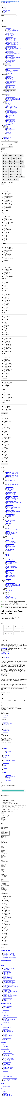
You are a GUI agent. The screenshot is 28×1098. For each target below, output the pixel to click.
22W (6, 171)
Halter (6, 359)
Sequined (7, 328)
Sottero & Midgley (10, 514)
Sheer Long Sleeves (9, 397)
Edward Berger (9, 521)
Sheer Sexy (7, 232)
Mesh (6, 323)
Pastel (6, 288)
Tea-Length (7, 350)
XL (10, 179)
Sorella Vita (9, 534)
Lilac (6, 435)
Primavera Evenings (10, 575)
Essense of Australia (10, 497)
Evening (7, 199)
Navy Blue (7, 433)
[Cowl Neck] (4, 869)
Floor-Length (8, 344)
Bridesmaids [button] (6, 525)
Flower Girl (7, 200)
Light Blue (7, 428)
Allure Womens (9, 490)
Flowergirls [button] (6, 551)
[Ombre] (2, 847)
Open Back (7, 255)
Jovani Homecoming (11, 566)
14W (22, 166)
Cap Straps (7, 406)
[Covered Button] (4, 837)
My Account (6, 8)
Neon (6, 285)
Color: (2, 637)
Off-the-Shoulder (9, 364)
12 (5, 161)
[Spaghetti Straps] (4, 890)
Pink (6, 440)
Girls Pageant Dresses (10, 202)
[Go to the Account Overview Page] (1, 5)
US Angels (8, 555)
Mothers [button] (5, 536)
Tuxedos (5, 768)
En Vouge (8, 523)
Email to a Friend (4, 654)
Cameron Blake (9, 538)
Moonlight (8, 503)
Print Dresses (8, 229)
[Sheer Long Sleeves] (5, 885)
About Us (5, 722)
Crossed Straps (8, 269)
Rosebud (8, 554)
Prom (4, 765)
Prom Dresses (8, 206)
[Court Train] (4, 866)
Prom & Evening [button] (7, 557)
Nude (6, 453)
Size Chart (3, 652)
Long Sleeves (8, 396)
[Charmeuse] (3, 856)
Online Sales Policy (5, 653)
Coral (6, 450)
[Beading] (4, 851)
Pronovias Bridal (10, 508)
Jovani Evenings (10, 544)
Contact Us (6, 715)
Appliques (7, 294)
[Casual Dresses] (6, 821)
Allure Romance (10, 488)
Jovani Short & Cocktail (11, 567)
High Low (7, 253)
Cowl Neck (7, 357)
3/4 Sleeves (7, 394)
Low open (7, 272)
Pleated (6, 257)
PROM (8, 596)
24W (12, 171)
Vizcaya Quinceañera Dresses (13, 585)
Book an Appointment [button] (8, 477)
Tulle (6, 332)
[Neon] (2, 846)
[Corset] (5, 834)
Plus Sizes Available (9, 258)
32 (16, 166)
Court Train (7, 342)
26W (19, 171)
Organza (7, 325)
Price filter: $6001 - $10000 (12, 476)
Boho (6, 218)
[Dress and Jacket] (4, 827)
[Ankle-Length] (4, 863)
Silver (6, 460)
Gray (6, 458)
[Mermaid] (4, 878)
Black (6, 457)
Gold (6, 454)
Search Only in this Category (8, 144)
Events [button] (5, 772)
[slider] (25, 791)
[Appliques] (4, 850)
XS (12, 177)
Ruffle (6, 307)
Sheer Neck (7, 372)
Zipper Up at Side (9, 276)
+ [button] (4, 479)
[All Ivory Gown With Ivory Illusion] (5, 640)
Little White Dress (9, 223)
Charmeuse (7, 316)
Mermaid (7, 385)
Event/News (6, 724)
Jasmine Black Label (11, 542)
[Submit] (16, 15)
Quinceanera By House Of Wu (13, 584)
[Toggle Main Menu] (1, 24)
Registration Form (5, 648)
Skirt (6, 235)
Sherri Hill (8, 579)
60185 (7, 594)
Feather (6, 301)
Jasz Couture (9, 563)
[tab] (15, 473)
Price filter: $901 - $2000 (12, 472)
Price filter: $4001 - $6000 (12, 475)
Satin (6, 326)
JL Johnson (8, 524)
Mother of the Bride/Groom (11, 204)
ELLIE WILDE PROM (11, 562)
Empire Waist (8, 384)
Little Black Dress (9, 222)
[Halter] (4, 870)
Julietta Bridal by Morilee (12, 498)
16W (6, 169)
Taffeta (6, 330)
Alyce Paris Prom (10, 559)
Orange (6, 448)
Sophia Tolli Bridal (10, 512)
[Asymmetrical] (4, 864)
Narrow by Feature (7, 186)
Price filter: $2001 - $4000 (12, 473)
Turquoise (7, 427)
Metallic (7, 284)
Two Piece (7, 241)
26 (22, 163)
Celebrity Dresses (9, 248)
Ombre (6, 287)
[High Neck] (4, 871)
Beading (7, 296)
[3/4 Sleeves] (5, 883)
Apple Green (8, 421)
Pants (6, 228)
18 (22, 161)
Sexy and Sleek (8, 231)
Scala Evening (9, 577)
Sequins (6, 310)
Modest (6, 226)
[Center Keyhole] (5, 833)
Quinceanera (8, 207)
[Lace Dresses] (4, 828)
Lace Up (7, 270)
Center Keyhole (8, 250)
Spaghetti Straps (8, 409)
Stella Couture (9, 597)
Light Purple (8, 437)
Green (6, 423)
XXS (6, 177)
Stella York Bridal (10, 515)
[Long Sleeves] (5, 884)
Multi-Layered (8, 254)
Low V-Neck (8, 363)
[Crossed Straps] (4, 838)
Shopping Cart (6, 10)
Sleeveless (7, 400)
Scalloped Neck (8, 369)
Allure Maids (9, 528)
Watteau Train (8, 351)
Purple (6, 434)
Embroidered (8, 300)
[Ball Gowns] (4, 824)
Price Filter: (5, 146)
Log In (5, 12)
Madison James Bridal (11, 499)
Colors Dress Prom (10, 561)
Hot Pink (7, 441)
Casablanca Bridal (10, 493)
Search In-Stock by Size (8, 152)
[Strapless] (4, 892)
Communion (8, 197)
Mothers (5, 757)
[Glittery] (2, 844)
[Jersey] (3, 860)
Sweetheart (7, 374)
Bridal (6, 192)
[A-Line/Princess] (4, 875)
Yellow (6, 418)
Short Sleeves (8, 398)
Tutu (6, 239)
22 (11, 163)
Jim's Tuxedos (9, 590)
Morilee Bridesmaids (11, 533)
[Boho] (4, 826)
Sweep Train (8, 348)
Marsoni (8, 545)
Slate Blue (7, 430)
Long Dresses (8, 225)
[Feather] (3, 859)
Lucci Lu (8, 571)
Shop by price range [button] (5, 950)
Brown (6, 455)
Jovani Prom (9, 564)
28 (5, 166)
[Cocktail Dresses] (6, 822)
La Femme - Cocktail (11, 568)
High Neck (7, 360)
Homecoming (8, 203)
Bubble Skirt (8, 247)
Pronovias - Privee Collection (13, 511)
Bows (6, 297)
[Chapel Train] (4, 865)
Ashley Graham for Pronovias (13, 507)
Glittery (6, 282)
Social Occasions (10, 549)
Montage (8, 547)
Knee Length (8, 345)
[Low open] (4, 841)
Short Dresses (8, 233)
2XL (16, 179)
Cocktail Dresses (8, 196)
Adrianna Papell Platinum (12, 484)
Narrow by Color (7, 416)
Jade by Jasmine (10, 541)
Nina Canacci (9, 572)
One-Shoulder (8, 366)
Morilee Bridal (9, 505)
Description (6, 657)
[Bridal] (6, 818)
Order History (6, 730)
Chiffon (6, 318)
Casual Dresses (8, 194)
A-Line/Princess (8, 382)
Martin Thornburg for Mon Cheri (13, 502)
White (6, 461)
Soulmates (8, 550)
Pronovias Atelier (10, 506)
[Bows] (4, 852)
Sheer (6, 273)
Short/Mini (7, 347)
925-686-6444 (7, 2)
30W (12, 174)
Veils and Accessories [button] (8, 517)
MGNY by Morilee (10, 546)
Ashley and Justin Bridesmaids (13, 529)
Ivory (6, 451)
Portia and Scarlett (10, 576)
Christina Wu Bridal (10, 494)
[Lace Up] (4, 840)
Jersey (6, 320)
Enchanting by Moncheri (12, 496)
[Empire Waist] (4, 877)
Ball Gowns (7, 216)
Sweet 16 (7, 210)
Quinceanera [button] (6, 580)
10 (20, 158)
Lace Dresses (8, 221)
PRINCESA (9, 586)
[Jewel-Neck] (4, 873)
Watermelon (7, 444)
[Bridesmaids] (6, 819)
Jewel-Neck (7, 362)
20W (19, 169)
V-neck (6, 376)
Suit (6, 236)
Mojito (6, 420)
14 (11, 161)
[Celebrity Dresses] (5, 832)
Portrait (6, 367)
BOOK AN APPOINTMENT (10, 760)
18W (12, 169)
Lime (6, 424)
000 (6, 156)
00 (11, 156)
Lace (6, 306)
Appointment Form (10, 480)
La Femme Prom (10, 570)
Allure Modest (9, 489)
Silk (6, 329)
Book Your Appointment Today (9, 1)
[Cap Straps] (4, 888)
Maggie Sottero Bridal (11, 501)
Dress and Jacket (8, 219)
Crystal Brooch (8, 299)
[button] (5, 26)
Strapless (7, 373)
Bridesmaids (7, 193)
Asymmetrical (8, 340)
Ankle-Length (8, 338)
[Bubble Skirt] (5, 831)
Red (6, 447)
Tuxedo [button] (5, 588)
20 (5, 163)
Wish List (5, 7)
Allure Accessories (10, 520)
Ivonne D (8, 540)
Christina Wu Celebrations (12, 532)
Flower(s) (7, 303)
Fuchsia (6, 443)
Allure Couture (9, 487)
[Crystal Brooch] (4, 854)
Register (5, 11)
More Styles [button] (6, 592)
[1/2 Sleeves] (5, 882)
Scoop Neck (7, 370)
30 (11, 166)
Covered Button (8, 267)
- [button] (4, 471)
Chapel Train (8, 341)
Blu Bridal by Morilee (11, 492)
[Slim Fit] (4, 879)
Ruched (6, 260)
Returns (5, 717)
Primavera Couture (10, 573)
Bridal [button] (4, 481)
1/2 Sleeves (7, 393)
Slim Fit (6, 386)
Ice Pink (7, 438)
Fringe (6, 304)
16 (16, 161)
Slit (5, 261)
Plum (6, 445)
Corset (6, 251)
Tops (6, 238)
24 (16, 163)
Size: (2, 623)
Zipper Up (7, 275)
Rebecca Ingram (10, 510)
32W (19, 174)
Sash (6, 309)
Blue (6, 431)
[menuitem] (15, 7)
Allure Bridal (9, 485)
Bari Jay (8, 531)
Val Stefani (8, 516)
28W (6, 174)
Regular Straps (8, 407)
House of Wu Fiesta (10, 583)
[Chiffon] (3, 857)
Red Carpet (7, 209)
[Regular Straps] (4, 889)
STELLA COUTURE (11, 598)
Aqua (6, 425)
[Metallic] (2, 845)
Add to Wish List (4, 650)
